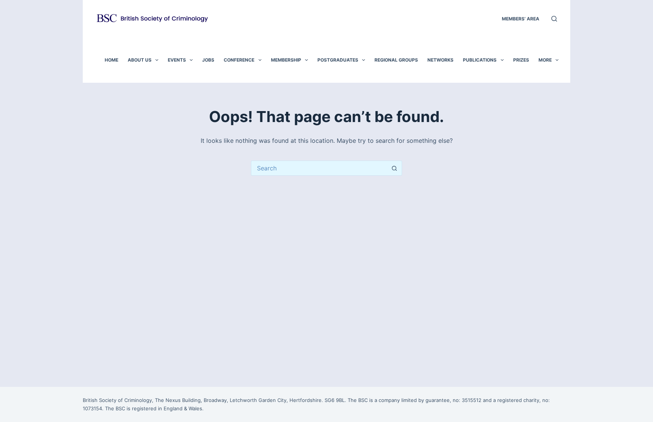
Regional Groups (396, 60)
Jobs (208, 60)
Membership (286, 60)
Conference (239, 60)
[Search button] (394, 168)
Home (111, 60)
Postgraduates (337, 60)
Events (177, 60)
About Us (140, 60)
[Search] (554, 19)
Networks (440, 60)
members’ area (520, 19)
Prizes (521, 60)
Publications (480, 60)
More (545, 60)
